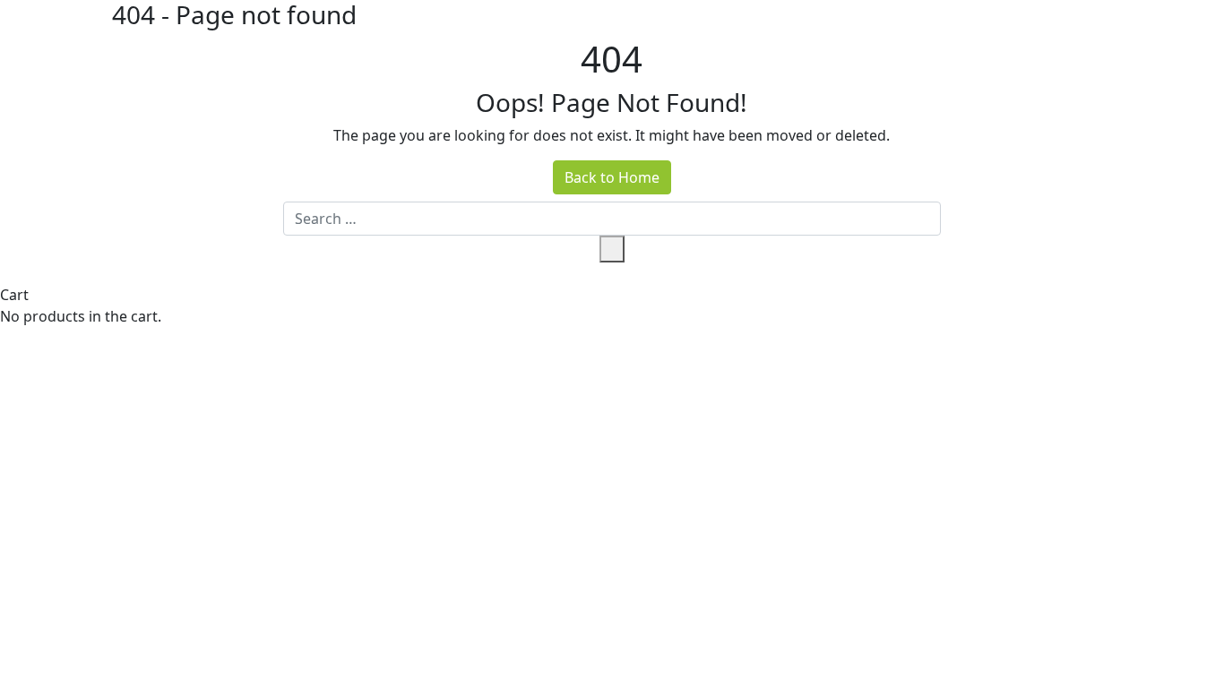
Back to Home (612, 177)
